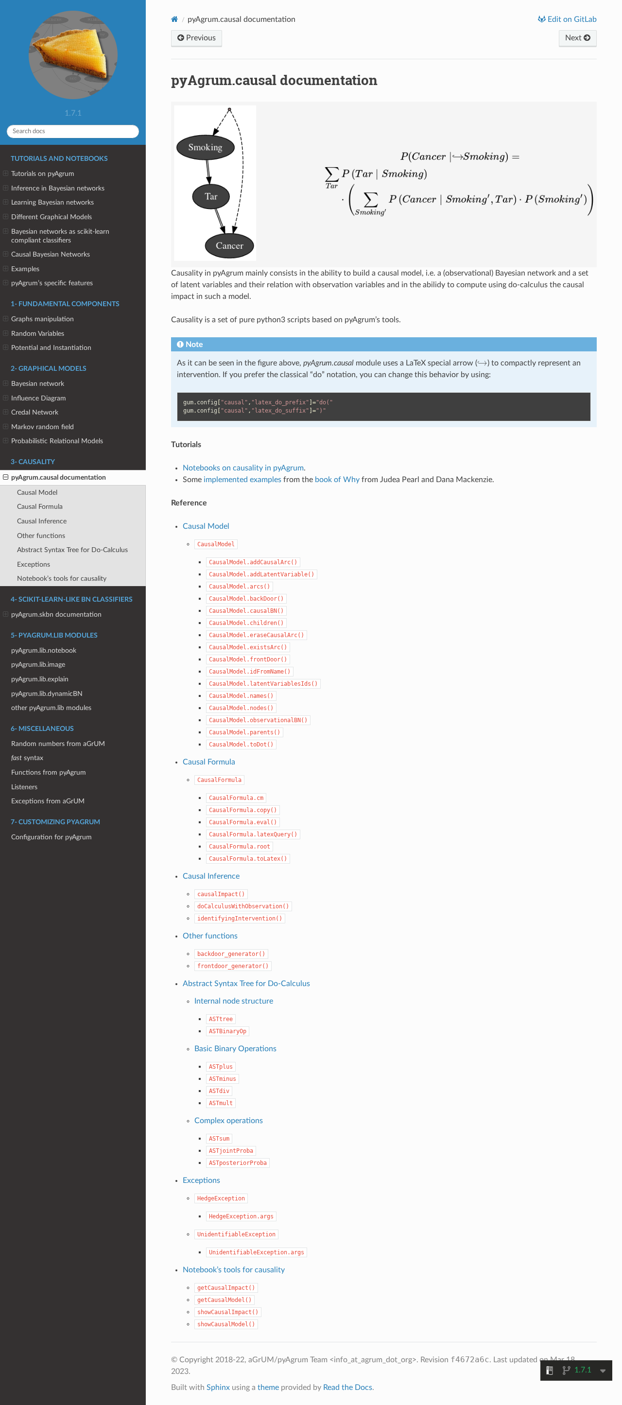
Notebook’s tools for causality (61, 578)
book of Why (337, 480)
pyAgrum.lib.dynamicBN (47, 693)
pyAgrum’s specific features (52, 283)
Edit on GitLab (571, 19)
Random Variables (37, 333)
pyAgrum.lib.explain (40, 679)
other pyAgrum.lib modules (51, 707)
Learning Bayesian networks (52, 202)
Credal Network (34, 412)
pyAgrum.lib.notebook (43, 650)
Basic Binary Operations (235, 1049)
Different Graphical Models (51, 217)
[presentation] (482, 363)
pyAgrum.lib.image (38, 664)
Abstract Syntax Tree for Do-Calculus (72, 550)
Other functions (41, 535)
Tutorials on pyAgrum (42, 173)
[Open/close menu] (5, 174)
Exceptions (33, 564)
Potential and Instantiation (51, 347)
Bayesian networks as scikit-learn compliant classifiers (60, 236)
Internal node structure (233, 1001)
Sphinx (218, 1387)
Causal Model (37, 492)
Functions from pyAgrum (48, 772)
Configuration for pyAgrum (51, 837)
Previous (200, 38)
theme (268, 1387)
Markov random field (42, 427)
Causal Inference (42, 521)
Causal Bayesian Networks (50, 254)
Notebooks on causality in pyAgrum (243, 468)
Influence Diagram (38, 398)
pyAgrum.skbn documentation (56, 614)
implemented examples (242, 480)
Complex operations (228, 1121)
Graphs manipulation (42, 319)
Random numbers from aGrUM (58, 743)
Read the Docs (347, 1387)
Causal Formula (40, 506)
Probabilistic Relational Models (57, 441)
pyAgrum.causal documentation (58, 477)
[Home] (174, 19)
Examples (25, 269)
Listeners (24, 787)
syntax (27, 758)
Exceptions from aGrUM (48, 801)
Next (574, 38)
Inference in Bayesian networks (57, 188)
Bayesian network (37, 383)
